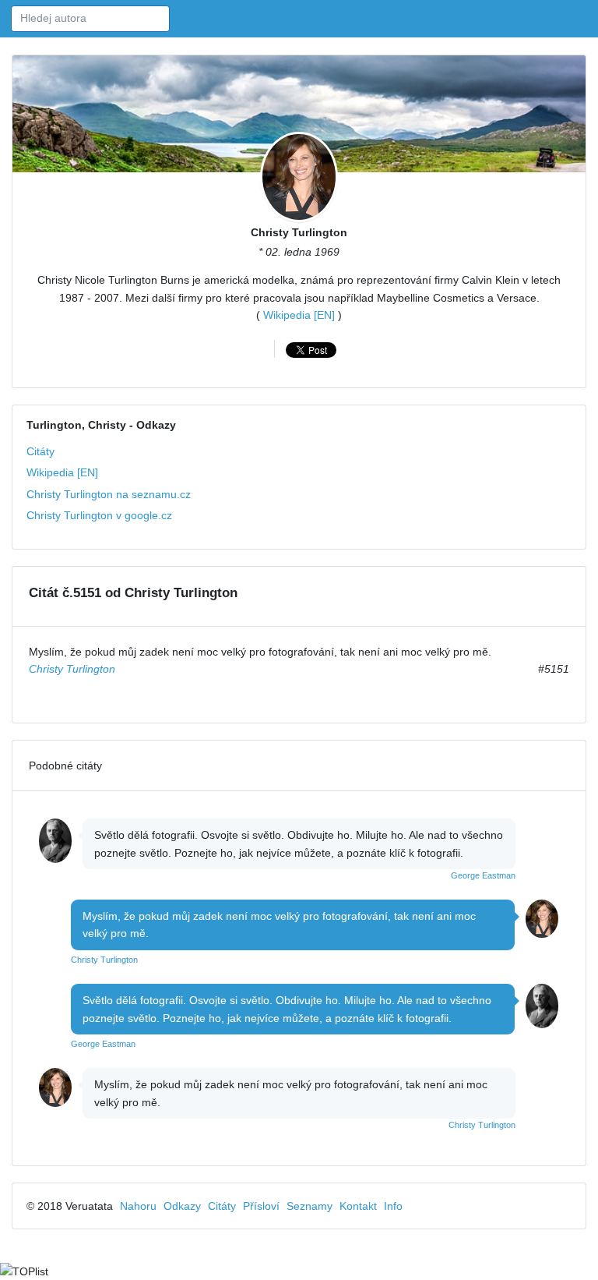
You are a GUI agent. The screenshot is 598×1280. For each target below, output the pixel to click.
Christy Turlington (299, 232)
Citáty (40, 451)
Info (393, 1206)
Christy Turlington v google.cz (99, 515)
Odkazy (182, 1206)
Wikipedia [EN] (299, 315)
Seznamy (309, 1206)
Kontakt (358, 1206)
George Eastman (483, 875)
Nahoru (138, 1206)
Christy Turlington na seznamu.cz (108, 494)
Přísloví (261, 1206)
